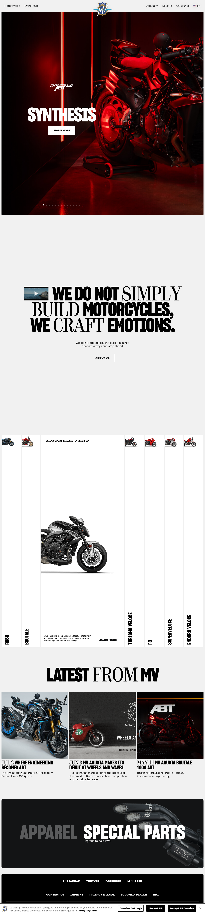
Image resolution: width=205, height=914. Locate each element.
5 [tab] (55, 205)
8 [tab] (64, 205)
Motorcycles (12, 5)
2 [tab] (46, 205)
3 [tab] (49, 205)
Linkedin (134, 881)
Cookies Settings (131, 908)
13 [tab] (79, 205)
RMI (156, 894)
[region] (102, 908)
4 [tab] (52, 205)
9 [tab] (67, 205)
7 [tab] (61, 205)
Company (152, 5)
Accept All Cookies (181, 908)
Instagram (71, 881)
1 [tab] (43, 205)
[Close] (200, 908)
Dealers (167, 5)
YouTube (92, 881)
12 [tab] (76, 205)
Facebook (113, 881)
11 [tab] (73, 205)
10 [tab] (70, 205)
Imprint (76, 894)
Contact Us (55, 894)
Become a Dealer (134, 894)
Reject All (155, 908)
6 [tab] (58, 205)
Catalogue (182, 5)
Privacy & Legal (102, 894)
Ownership (31, 5)
